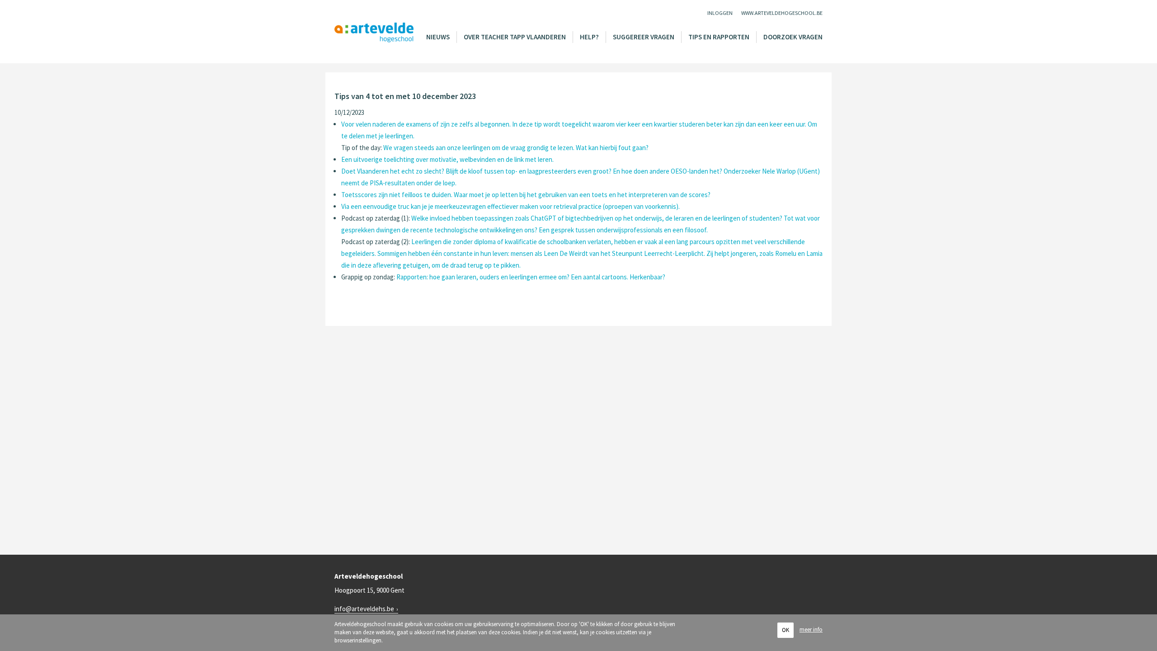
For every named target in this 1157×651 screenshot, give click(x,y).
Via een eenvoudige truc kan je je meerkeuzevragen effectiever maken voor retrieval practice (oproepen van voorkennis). (510, 206)
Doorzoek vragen (793, 37)
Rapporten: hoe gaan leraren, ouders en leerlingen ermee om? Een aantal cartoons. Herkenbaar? (530, 277)
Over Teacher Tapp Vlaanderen (515, 37)
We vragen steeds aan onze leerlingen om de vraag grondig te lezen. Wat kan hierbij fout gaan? (516, 147)
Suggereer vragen (643, 37)
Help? (589, 37)
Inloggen (720, 12)
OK (785, 630)
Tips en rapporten (718, 37)
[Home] (374, 32)
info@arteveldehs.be (364, 608)
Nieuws (438, 37)
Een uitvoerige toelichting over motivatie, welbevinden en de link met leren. (447, 159)
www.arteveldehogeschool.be (782, 12)
